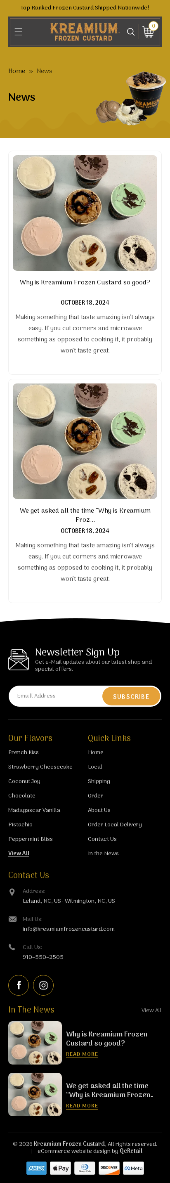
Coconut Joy (24, 781)
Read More (82, 1054)
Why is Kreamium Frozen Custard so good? (85, 283)
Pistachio (20, 825)
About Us (99, 810)
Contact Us (102, 839)
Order (95, 796)
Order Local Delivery (115, 825)
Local (95, 767)
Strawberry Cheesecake (40, 767)
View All (18, 854)
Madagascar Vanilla (34, 810)
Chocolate (21, 796)
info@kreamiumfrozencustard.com (69, 929)
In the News (103, 854)
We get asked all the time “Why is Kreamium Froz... (85, 515)
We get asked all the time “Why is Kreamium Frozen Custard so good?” (108, 1091)
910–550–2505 (43, 957)
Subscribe (131, 697)
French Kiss (23, 752)
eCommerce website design (74, 1151)
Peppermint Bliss (30, 839)
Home (16, 71)
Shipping (99, 781)
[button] (18, 32)
